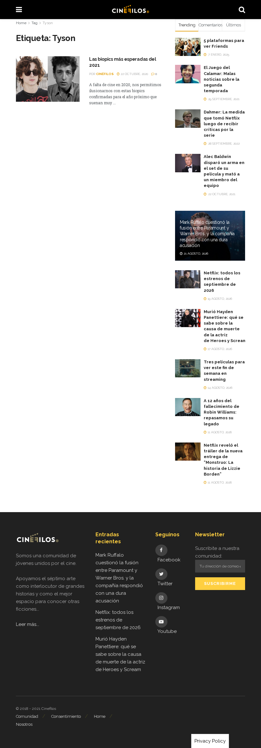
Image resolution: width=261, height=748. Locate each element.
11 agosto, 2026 (219, 432)
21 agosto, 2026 (195, 253)
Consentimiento (66, 716)
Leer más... (27, 624)
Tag (35, 23)
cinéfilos (105, 74)
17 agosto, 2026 (219, 349)
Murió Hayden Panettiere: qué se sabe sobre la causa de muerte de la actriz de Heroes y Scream (120, 654)
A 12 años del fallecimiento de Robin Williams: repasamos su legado (221, 412)
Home (21, 23)
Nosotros (24, 724)
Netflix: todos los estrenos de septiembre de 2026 (118, 619)
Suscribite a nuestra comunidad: (217, 552)
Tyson (48, 23)
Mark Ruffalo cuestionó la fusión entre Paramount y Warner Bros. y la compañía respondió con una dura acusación (207, 234)
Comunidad (27, 716)
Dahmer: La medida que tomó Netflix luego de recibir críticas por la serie (224, 124)
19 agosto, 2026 (219, 298)
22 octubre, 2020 (134, 74)
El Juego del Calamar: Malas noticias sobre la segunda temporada (221, 79)
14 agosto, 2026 (219, 387)
